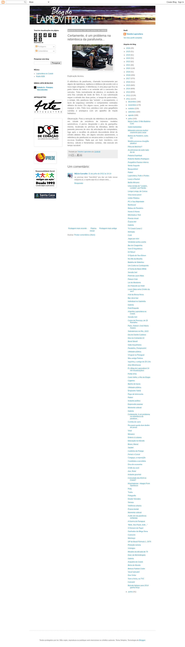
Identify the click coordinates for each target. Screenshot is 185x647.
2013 (128, 92)
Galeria (131, 225)
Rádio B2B (40, 76)
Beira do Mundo (134, 565)
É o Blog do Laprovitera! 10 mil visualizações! (138, 369)
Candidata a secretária (137, 461)
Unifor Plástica (133, 198)
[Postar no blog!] (72, 155)
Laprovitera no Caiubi (44, 74)
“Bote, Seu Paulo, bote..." (137, 525)
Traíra (130, 492)
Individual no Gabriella (137, 301)
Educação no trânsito (136, 441)
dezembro (132, 102)
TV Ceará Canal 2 (135, 229)
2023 (128, 58)
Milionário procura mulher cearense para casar (138, 131)
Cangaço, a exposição (137, 458)
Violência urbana (134, 506)
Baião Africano (133, 183)
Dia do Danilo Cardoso (137, 335)
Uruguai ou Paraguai (136, 355)
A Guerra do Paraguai (136, 521)
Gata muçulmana (134, 345)
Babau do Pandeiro (135, 208)
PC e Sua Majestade (136, 202)
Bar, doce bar (133, 298)
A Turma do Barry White (137, 269)
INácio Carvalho (81, 174)
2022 (128, 62)
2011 (128, 99)
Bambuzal (132, 205)
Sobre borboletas (134, 127)
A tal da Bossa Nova (136, 295)
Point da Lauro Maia (136, 276)
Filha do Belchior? (135, 147)
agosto (131, 115)
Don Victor (132, 575)
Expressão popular (135, 404)
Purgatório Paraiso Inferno (138, 162)
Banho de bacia (134, 384)
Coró (130, 235)
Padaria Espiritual (135, 156)
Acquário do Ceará (135, 562)
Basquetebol (133, 169)
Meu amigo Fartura (135, 358)
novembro (132, 105)
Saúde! (131, 448)
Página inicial (93, 229)
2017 (128, 78)
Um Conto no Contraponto (138, 266)
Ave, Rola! (132, 471)
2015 (128, 85)
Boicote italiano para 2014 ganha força (138, 587)
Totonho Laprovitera (134, 34)
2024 (128, 55)
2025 (128, 52)
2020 (128, 68)
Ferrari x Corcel (134, 454)
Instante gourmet (134, 475)
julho (130, 119)
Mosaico (131, 434)
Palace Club (133, 279)
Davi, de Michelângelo (137, 555)
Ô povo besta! (133, 509)
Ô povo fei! (132, 222)
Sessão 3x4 (132, 272)
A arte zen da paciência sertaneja (137, 517)
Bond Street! (133, 341)
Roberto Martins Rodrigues (138, 159)
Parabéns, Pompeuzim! (137, 348)
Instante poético (134, 401)
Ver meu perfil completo (133, 38)
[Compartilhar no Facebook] (78, 155)
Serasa (131, 502)
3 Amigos (131, 548)
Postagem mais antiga (108, 228)
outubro (131, 108)
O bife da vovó (133, 468)
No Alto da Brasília (135, 259)
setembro (132, 112)
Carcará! (131, 582)
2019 (128, 72)
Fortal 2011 (132, 374)
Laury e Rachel (134, 179)
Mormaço (131, 538)
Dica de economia (135, 464)
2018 (128, 75)
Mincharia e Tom (134, 215)
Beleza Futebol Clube (136, 569)
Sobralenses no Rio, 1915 (138, 331)
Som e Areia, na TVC (136, 579)
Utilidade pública (134, 352)
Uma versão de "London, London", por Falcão (137, 187)
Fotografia (132, 496)
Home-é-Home (134, 212)
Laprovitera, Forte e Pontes (138, 176)
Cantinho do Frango (136, 451)
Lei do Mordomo (134, 283)
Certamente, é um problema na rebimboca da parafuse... (139, 416)
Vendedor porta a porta (137, 242)
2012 (128, 95)
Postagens (41, 47)
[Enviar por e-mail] (70, 155)
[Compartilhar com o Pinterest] (80, 155)
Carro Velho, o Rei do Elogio (139, 377)
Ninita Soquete (134, 166)
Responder (78, 183)
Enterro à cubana (134, 437)
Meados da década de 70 (138, 552)
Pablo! (130, 172)
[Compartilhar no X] (75, 155)
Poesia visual (133, 218)
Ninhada (131, 232)
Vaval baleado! (134, 572)
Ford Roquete (133, 308)
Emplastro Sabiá (134, 391)
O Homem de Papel (135, 528)
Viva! (130, 431)
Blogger (142, 640)
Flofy (130, 489)
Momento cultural (134, 408)
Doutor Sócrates (134, 499)
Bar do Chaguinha (135, 245)
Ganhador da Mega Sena (138, 531)
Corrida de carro (134, 422)
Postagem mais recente (77, 228)
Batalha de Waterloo (136, 262)
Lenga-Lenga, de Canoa (137, 191)
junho (130, 592)
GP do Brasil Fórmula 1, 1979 (139, 542)
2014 (128, 89)
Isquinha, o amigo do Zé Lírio (139, 362)
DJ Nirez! (131, 252)
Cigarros (131, 381)
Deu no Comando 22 (136, 338)
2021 (128, 65)
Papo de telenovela (135, 394)
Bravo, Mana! (133, 444)
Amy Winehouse (134, 365)
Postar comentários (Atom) (84, 235)
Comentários (42, 51)
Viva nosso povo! (134, 195)
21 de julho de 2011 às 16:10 (99, 174)
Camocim (131, 535)
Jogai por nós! (133, 239)
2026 (128, 48)
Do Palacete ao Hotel (136, 286)
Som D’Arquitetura (135, 249)
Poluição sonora (134, 545)
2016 (128, 82)
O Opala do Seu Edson (137, 256)
